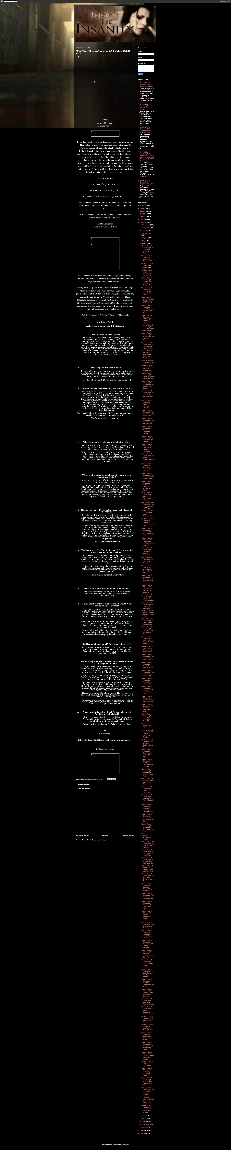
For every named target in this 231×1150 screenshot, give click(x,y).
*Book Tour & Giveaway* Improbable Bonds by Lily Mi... (147, 827)
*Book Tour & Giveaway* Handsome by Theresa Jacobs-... (147, 336)
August (145, 238)
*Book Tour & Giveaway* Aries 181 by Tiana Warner (146, 106)
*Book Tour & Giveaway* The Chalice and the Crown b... (147, 925)
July (144, 241)
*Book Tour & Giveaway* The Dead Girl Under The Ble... (147, 249)
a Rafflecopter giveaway (105, 748)
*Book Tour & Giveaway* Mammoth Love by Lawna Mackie (147, 808)
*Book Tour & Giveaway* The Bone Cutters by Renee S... (147, 860)
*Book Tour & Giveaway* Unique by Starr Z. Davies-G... (146, 281)
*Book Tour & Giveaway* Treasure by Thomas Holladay (146, 447)
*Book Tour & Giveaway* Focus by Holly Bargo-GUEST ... (147, 934)
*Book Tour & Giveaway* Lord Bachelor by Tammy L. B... (147, 309)
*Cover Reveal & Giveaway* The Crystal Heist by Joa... (147, 844)
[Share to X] (111, 779)
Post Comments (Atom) (96, 840)
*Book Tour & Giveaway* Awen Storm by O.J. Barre (147, 665)
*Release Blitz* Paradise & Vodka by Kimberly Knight (147, 1108)
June (144, 243)
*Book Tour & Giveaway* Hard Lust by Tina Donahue (147, 597)
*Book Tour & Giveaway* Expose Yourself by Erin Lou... (146, 887)
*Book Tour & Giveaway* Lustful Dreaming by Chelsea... (147, 762)
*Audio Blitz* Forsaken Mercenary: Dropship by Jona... (146, 354)
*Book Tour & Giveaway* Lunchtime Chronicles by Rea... (147, 541)
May (144, 1116)
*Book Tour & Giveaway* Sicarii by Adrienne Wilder (146, 1071)
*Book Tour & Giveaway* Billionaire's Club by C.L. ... (147, 258)
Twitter (104, 314)
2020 (143, 222)
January (145, 1127)
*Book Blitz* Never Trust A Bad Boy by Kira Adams (147, 300)
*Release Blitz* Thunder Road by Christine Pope (147, 1019)
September (146, 233)
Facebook (95, 314)
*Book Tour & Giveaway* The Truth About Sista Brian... (147, 621)
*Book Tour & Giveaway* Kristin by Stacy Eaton (147, 681)
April (144, 1119)
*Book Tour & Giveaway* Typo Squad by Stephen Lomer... (146, 588)
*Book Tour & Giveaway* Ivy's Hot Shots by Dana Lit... (146, 717)
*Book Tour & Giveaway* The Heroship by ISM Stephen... (147, 657)
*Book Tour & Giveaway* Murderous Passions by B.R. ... (146, 1081)
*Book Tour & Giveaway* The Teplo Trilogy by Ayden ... (147, 605)
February (145, 1124)
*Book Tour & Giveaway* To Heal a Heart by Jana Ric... (147, 345)
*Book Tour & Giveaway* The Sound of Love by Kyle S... (147, 394)
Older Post (128, 835)
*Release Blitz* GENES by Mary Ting (147, 265)
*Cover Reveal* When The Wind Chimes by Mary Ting (147, 868)
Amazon (96, 226)
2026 (143, 205)
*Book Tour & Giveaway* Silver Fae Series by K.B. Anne (147, 640)
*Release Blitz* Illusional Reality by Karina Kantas (147, 1027)
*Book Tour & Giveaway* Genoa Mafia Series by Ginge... (147, 992)
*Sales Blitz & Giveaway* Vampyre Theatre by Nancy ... (146, 496)
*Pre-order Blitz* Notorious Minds (146, 836)
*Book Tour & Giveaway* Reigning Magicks (146, 182)
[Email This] (108, 779)
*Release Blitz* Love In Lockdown (147, 1063)
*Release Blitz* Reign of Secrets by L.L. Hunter (147, 272)
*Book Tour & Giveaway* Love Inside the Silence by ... (147, 531)
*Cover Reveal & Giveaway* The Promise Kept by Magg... (147, 505)
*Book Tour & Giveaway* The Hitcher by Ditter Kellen (147, 673)
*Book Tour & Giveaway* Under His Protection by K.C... (147, 817)
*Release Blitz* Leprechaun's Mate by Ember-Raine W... (147, 743)
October (145, 230)
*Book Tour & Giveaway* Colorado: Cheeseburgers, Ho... (147, 1036)
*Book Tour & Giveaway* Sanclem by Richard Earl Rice (146, 753)
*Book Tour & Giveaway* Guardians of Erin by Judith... (147, 973)
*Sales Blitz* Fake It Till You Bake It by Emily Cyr (147, 1099)
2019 (142, 1131)
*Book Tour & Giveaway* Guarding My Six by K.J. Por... (147, 630)
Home (105, 835)
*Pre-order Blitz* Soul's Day (146, 725)
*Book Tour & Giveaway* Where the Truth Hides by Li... (147, 798)
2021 (142, 219)
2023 (143, 214)
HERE (96, 739)
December (146, 225)
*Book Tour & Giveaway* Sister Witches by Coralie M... (147, 698)
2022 (143, 217)
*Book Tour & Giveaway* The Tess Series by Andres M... (147, 412)
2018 (142, 1133)
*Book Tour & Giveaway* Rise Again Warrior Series (147, 1001)
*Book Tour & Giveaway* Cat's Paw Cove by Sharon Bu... (146, 551)
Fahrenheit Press (110, 226)
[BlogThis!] (110, 779)
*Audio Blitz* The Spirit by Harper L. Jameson (147, 560)
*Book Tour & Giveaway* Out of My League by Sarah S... (146, 291)
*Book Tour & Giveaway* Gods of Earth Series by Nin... (147, 375)
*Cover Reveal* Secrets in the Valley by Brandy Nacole (147, 781)
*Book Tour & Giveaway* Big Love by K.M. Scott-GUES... (147, 476)
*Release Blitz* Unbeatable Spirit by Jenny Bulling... (147, 513)
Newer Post (82, 835)
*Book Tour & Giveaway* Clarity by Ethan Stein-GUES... (147, 467)
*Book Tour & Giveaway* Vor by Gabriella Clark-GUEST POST (146, 129)
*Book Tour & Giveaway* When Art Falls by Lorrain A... (146, 404)
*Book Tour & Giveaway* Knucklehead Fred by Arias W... (147, 579)
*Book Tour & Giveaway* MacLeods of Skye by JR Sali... (147, 384)
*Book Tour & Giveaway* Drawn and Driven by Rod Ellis (147, 569)
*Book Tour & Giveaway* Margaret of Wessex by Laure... (146, 1045)
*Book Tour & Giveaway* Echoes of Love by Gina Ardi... (147, 772)
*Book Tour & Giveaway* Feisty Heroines (146, 789)
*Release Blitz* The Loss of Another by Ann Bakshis (147, 649)
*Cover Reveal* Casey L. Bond (147, 361)
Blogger (126, 1144)
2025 (143, 208)
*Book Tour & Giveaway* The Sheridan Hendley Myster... (147, 1091)
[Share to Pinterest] (115, 779)
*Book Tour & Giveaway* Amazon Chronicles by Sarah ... (147, 953)
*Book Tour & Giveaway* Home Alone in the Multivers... (147, 963)
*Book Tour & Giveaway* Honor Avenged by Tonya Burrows (146, 915)
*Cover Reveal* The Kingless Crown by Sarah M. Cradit (147, 733)
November (146, 228)
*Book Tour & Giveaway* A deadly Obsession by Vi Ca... (147, 1010)
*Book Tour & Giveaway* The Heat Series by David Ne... (147, 421)
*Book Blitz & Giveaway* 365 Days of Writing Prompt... (147, 318)
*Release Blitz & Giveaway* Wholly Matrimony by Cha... (147, 522)
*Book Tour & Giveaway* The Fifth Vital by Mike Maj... (147, 852)
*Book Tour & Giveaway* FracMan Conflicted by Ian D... (147, 982)
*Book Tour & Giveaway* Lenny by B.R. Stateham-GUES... (147, 690)
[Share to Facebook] (113, 779)
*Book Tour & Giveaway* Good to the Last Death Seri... (147, 904)
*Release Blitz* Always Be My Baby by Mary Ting (147, 613)
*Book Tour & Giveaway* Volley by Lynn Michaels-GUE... (146, 485)
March (144, 1121)
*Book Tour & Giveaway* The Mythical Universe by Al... (147, 877)
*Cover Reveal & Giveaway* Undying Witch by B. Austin (147, 327)
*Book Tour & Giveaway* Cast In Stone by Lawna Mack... (147, 1055)
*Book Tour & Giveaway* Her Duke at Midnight (146, 84)
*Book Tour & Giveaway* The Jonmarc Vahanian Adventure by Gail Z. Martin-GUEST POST (147, 156)
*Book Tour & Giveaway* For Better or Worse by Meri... (147, 707)
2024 (143, 211)
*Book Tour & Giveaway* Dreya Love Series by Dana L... (146, 429)
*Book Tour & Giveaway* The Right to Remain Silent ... (147, 457)
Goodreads (124, 314)
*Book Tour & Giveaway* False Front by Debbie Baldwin (147, 943)
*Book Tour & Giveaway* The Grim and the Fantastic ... (147, 438)
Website (85, 314)
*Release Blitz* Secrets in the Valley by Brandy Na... (147, 367)
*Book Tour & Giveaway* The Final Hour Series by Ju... (147, 896)
